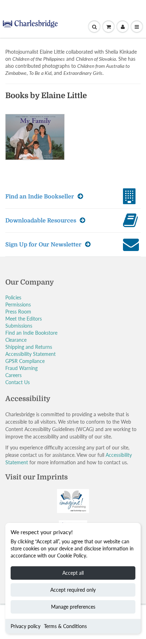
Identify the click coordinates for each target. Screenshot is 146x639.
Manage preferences (73, 607)
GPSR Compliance (25, 361)
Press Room (18, 312)
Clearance (16, 340)
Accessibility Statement (30, 354)
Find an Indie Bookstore (31, 333)
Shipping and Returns (28, 347)
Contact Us (17, 382)
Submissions (18, 326)
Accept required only (73, 590)
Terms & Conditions (65, 626)
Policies (13, 297)
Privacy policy (25, 626)
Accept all (73, 573)
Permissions (18, 304)
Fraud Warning (21, 368)
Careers (13, 375)
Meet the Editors (23, 319)
